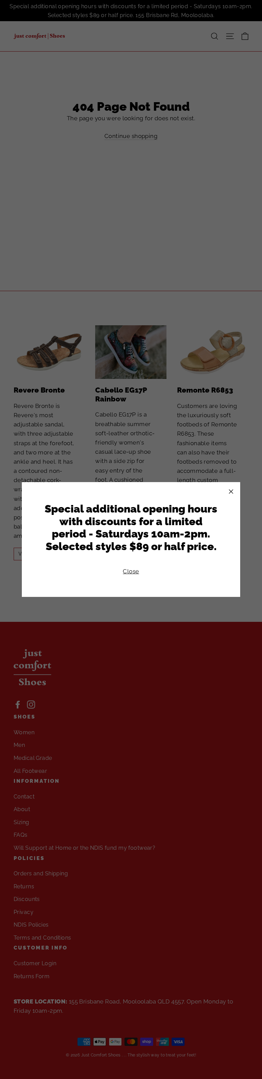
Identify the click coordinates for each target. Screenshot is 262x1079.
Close (131, 571)
